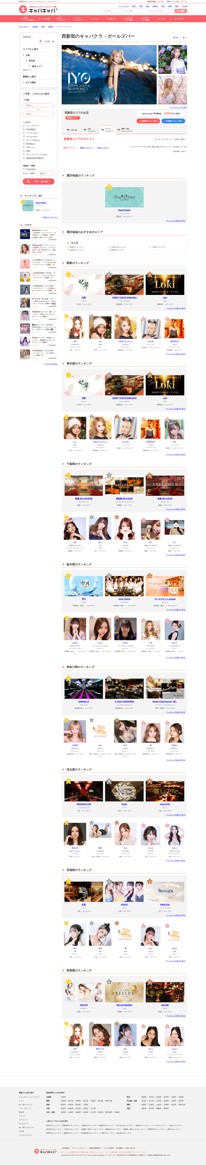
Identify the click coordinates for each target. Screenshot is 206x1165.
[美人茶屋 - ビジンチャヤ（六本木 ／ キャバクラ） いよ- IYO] (109, 74)
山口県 (93, 1108)
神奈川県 (108, 1101)
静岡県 (70, 1105)
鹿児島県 (108, 1112)
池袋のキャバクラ (76, 250)
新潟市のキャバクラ (53, 1129)
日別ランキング (69, 148)
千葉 (141, 6)
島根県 (70, 1108)
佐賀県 (70, 1112)
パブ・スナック (25, 1108)
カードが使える (33, 140)
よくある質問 (108, 1148)
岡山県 (78, 1108)
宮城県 (158, 1097)
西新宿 (50, 26)
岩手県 (151, 1097)
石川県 (158, 1101)
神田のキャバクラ (117, 250)
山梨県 (173, 1101)
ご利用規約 (65, 1148)
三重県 (85, 1105)
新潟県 (143, 1101)
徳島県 (143, 1108)
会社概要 (119, 1148)
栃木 (147, 6)
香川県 (151, 1108)
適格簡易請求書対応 (35, 158)
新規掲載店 (31, 129)
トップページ (124, 6)
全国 (28, 55)
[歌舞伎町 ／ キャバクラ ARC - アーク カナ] (172, 90)
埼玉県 (85, 1101)
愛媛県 (158, 1108)
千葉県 (93, 1101)
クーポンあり (32, 133)
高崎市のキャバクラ (113, 1129)
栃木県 (70, 1101)
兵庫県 (166, 1105)
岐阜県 (63, 1105)
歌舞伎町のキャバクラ (70, 1125)
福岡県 (63, 1112)
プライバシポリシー (79, 1148)
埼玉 (163, 6)
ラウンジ (22, 1116)
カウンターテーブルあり (37, 154)
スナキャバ (23, 1120)
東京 (134, 6)
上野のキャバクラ (159, 247)
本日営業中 (31, 169)
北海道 (63, 1097)
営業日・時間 (29, 165)
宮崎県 (100, 1112)
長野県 (181, 1101)
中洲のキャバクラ (107, 1133)
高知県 (166, 1108)
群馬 (177, 6)
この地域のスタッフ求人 (173, 121)
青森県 (143, 1097)
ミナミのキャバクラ (158, 1125)
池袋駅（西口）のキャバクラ (92, 1129)
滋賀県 (143, 1105)
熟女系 (21, 1112)
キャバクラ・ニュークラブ (29, 1097)
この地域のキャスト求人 (148, 121)
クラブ (21, 1101)
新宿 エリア (37, 66)
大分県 (93, 1112)
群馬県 (78, 1101)
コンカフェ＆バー (25, 1135)
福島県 (181, 1097)
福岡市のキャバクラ (71, 1133)
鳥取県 (63, 1108)
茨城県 (63, 1101)
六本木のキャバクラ (118, 247)
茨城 (170, 6)
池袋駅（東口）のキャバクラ (134, 1129)
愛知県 (78, 1105)
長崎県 (78, 1112)
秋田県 (166, 1097)
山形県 (173, 1097)
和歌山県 (182, 1105)
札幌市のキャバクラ (106, 1125)
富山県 (151, 1101)
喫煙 (28, 151)
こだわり (27, 122)
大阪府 (158, 1105)
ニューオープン (33, 126)
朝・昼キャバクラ (25, 1105)
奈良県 (173, 1105)
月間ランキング (103, 148)
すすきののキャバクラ (124, 1125)
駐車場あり (31, 144)
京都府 (151, 1105)
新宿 (43, 26)
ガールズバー (24, 1124)
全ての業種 (31, 82)
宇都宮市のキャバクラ (155, 1129)
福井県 (166, 1101)
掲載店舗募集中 (95, 1148)
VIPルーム (30, 147)
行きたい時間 (28, 173)
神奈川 (155, 6)
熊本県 (85, 1112)
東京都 (35, 26)
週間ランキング (86, 148)
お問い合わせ (130, 1148)
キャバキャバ (24, 26)
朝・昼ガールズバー (26, 1127)
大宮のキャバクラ (175, 1125)
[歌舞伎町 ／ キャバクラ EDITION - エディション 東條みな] (172, 59)
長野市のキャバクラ (53, 1133)
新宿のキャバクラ (76, 247)
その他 (184, 6)
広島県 (85, 1108)
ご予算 (26, 100)
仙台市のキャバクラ (123, 1133)
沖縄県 (117, 1112)
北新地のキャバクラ (88, 1125)
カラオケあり (32, 136)
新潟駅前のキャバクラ (89, 1133)
